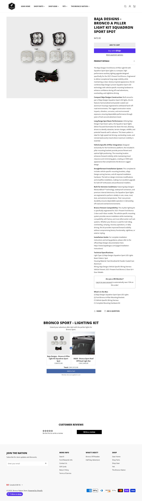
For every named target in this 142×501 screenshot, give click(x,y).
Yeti (113, 467)
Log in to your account (104, 282)
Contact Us (63, 463)
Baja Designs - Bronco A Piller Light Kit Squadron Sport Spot (58, 358)
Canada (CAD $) (14, 485)
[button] (134, 6)
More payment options (114, 55)
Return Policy (64, 470)
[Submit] (45, 463)
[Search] (125, 6)
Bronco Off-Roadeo (93, 456)
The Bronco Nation (119, 470)
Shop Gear (116, 463)
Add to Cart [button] (71, 371)
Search (61, 456)
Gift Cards (62, 467)
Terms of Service (65, 473)
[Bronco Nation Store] (12, 6)
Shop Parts (116, 460)
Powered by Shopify (35, 491)
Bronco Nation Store (20, 491)
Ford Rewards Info (65, 460)
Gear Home (116, 456)
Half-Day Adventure (93, 460)
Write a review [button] (89, 432)
